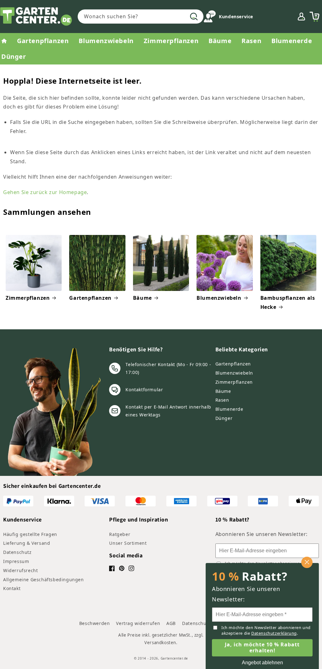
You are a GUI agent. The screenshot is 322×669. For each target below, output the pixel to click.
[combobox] (140, 16)
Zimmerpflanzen (28, 297)
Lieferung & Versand (26, 543)
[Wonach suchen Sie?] (194, 16)
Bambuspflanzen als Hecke (287, 302)
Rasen (222, 400)
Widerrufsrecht (20, 570)
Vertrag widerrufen (138, 623)
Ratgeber (119, 534)
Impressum (16, 561)
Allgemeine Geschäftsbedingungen (43, 580)
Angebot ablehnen (262, 662)
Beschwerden (94, 623)
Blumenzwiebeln (219, 297)
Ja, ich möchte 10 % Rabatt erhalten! (262, 647)
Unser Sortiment (128, 543)
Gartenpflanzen (90, 297)
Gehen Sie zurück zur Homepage (45, 192)
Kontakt (11, 588)
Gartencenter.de (174, 658)
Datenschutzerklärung (274, 633)
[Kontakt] (210, 17)
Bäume (142, 297)
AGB (171, 623)
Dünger (224, 418)
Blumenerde (229, 409)
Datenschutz (17, 552)
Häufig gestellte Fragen (30, 534)
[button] (314, 17)
